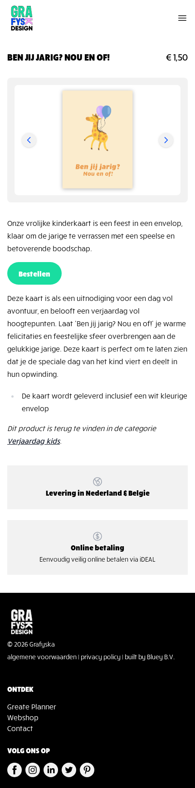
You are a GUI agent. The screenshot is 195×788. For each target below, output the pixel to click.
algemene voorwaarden (42, 657)
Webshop (23, 717)
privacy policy (101, 657)
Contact (20, 728)
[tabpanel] (97, 140)
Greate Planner (31, 706)
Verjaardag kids (33, 440)
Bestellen (34, 273)
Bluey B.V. (161, 657)
